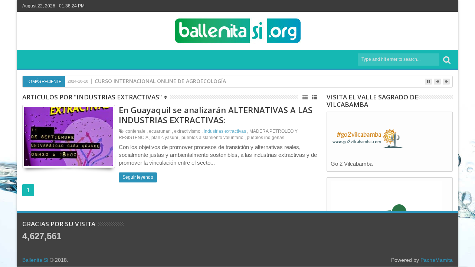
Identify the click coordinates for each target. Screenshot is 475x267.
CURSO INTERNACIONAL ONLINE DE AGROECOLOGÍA (160, 81)
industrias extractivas (225, 131)
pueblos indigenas (265, 137)
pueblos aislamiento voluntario (212, 137)
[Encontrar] (447, 59)
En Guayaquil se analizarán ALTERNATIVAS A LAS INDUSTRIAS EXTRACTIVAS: (215, 114)
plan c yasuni (164, 137)
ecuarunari (160, 131)
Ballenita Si (35, 260)
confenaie (135, 131)
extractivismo (187, 131)
